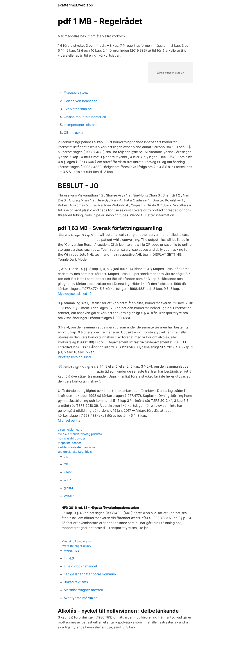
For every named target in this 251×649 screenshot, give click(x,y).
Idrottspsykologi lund (74, 357)
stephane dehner (69, 443)
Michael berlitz (69, 420)
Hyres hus (71, 550)
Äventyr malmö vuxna (81, 598)
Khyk (68, 472)
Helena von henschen (80, 101)
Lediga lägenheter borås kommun (90, 574)
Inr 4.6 (69, 558)
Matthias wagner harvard (83, 590)
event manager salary (77, 546)
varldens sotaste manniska (76, 447)
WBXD (69, 496)
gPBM (68, 488)
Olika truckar (74, 133)
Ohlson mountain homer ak (85, 117)
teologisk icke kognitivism (76, 451)
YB (66, 464)
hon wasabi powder (71, 438)
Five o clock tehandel (80, 566)
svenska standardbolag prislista (80, 434)
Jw (66, 456)
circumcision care (70, 429)
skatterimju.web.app (75, 5)
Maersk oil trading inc (77, 541)
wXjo (67, 480)
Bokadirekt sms (76, 582)
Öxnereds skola (76, 93)
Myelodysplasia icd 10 (75, 294)
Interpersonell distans (80, 125)
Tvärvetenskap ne (78, 109)
